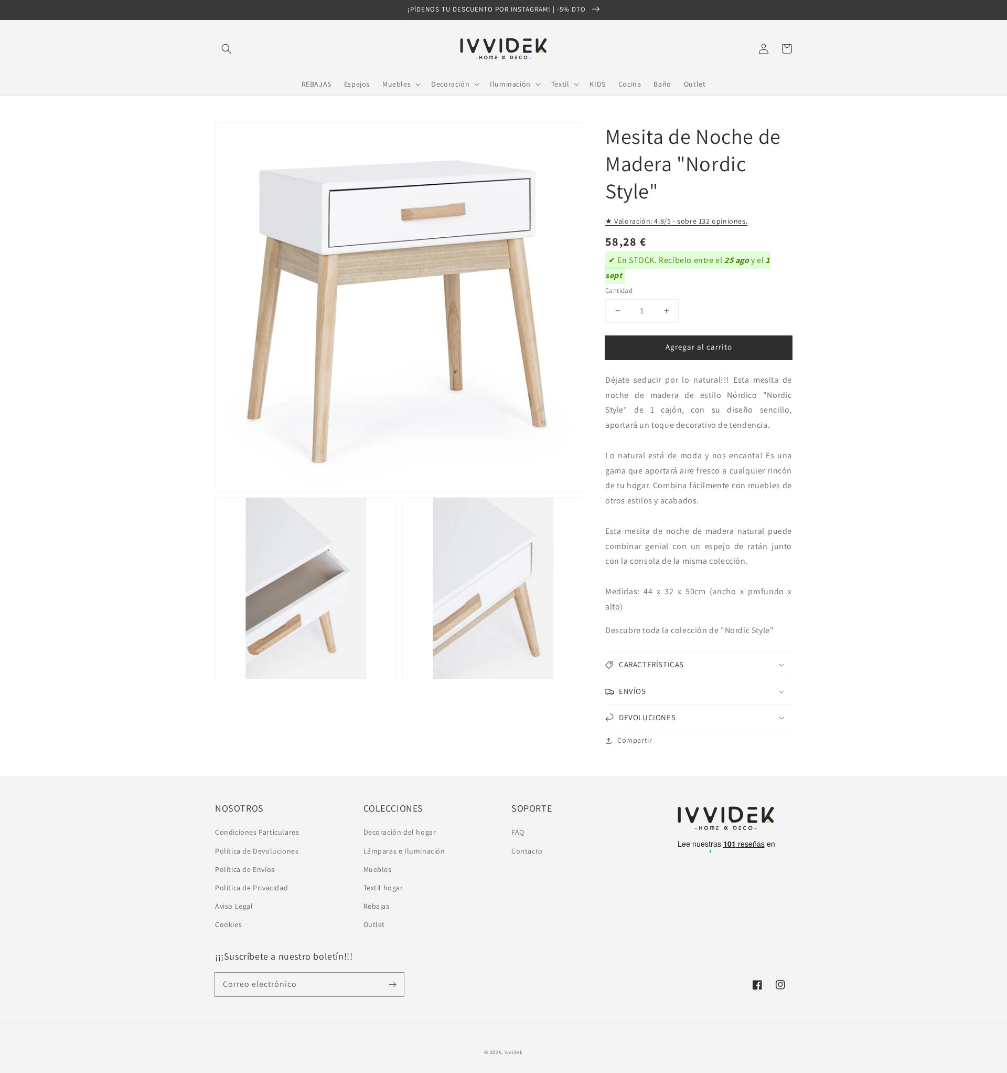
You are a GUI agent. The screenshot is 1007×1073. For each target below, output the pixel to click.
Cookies (228, 924)
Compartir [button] (634, 740)
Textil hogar (383, 887)
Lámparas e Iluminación (404, 851)
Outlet (374, 924)
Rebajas (376, 906)
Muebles (377, 869)
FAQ (517, 832)
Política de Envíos (245, 869)
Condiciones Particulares (257, 832)
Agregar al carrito (699, 347)
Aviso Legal (234, 906)
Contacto (527, 851)
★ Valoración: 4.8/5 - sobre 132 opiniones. (676, 221)
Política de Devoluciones (256, 851)
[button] (226, 48)
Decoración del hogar (399, 832)
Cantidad (619, 290)
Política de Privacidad (251, 887)
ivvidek (514, 1052)
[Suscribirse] (392, 984)
